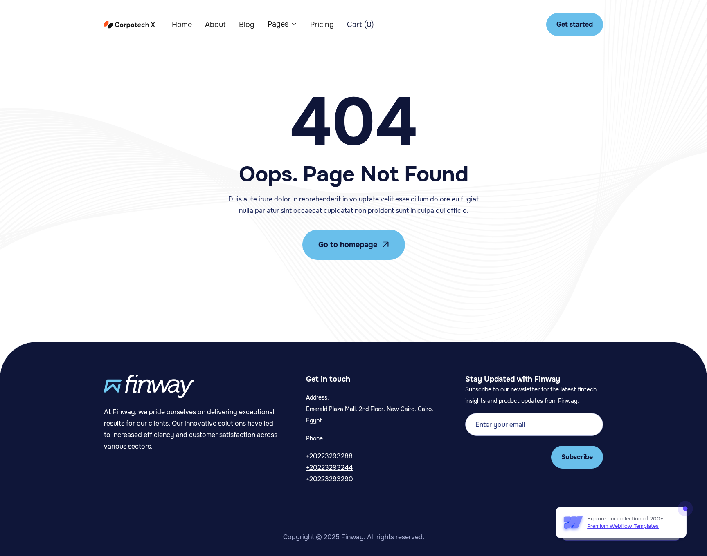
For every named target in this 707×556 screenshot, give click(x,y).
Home (182, 24)
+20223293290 (329, 479)
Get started (574, 24)
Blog (246, 24)
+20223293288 (329, 456)
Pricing (322, 24)
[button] (282, 24)
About (215, 24)
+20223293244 (329, 467)
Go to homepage (353, 244)
